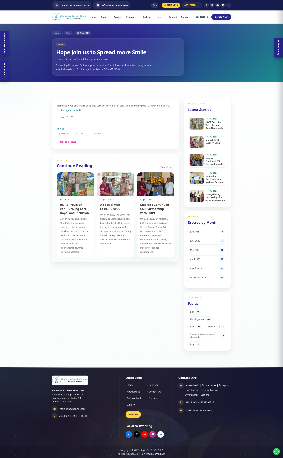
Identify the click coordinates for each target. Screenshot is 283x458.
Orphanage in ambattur (70, 110)
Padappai (224, 385)
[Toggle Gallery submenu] (152, 17)
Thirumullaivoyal (210, 390)
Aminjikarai (191, 394)
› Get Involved (133, 398)
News (159, 17)
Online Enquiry (278, 47)
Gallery (146, 17)
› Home (130, 385)
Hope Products (4, 70)
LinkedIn (96, 134)
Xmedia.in (159, 453)
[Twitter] (212, 5)
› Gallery (130, 404)
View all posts (167, 167)
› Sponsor (152, 385)
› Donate (152, 398)
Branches (133, 414)
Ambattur (192, 390)
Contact (173, 17)
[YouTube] (217, 5)
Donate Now (221, 16)
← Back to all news (66, 141)
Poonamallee (209, 385)
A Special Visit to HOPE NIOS (110, 207)
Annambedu (192, 385)
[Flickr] (228, 5)
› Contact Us (154, 391)
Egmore (204, 394)
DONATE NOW (65, 117)
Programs (131, 17)
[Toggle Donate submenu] (191, 17)
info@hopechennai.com (72, 409)
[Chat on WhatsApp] (276, 451)
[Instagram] (223, 5)
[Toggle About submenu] (109, 17)
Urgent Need (171, 5)
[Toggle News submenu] (164, 17)
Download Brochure (4, 43)
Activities (190, 5)
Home (94, 17)
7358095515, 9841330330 (73, 416)
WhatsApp (64, 134)
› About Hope (133, 391)
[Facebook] (206, 5)
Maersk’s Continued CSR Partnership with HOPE (154, 209)
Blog (155, 5)
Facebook (80, 134)
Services (118, 17)
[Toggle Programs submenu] (138, 17)
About (104, 17)
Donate (184, 17)
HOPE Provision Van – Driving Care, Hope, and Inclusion (74, 209)
